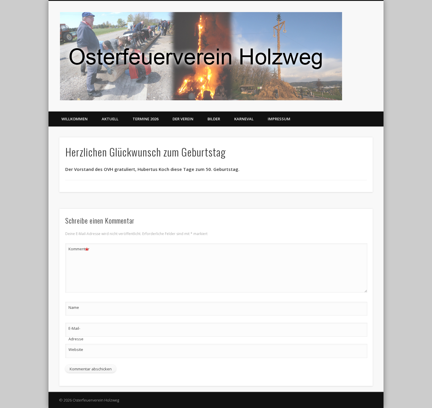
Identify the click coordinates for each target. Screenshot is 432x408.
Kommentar (78, 249)
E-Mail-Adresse (75, 334)
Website (75, 349)
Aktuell (110, 118)
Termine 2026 (145, 118)
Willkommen (74, 118)
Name (73, 307)
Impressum (279, 118)
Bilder (213, 118)
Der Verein (183, 118)
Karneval (244, 118)
